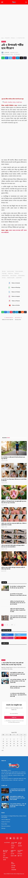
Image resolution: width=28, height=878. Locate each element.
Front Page (4, 273)
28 (17, 745)
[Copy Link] (25, 58)
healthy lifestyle (5, 275)
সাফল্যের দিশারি (13, 869)
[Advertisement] (14, 21)
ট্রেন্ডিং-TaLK (20, 855)
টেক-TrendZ (20, 850)
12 (10, 741)
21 (17, 743)
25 (6, 745)
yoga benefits (19, 277)
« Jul (2, 750)
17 (3, 743)
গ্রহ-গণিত (12, 853)
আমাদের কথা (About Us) (5, 819)
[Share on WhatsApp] (3, 58)
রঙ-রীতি (12, 847)
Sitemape (3, 828)
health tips (17, 273)
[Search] (26, 2)
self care (4, 277)
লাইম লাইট (3, 660)
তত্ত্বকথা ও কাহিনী (13, 855)
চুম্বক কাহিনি (13, 865)
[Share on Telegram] (17, 58)
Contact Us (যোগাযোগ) (5, 821)
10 (3, 741)
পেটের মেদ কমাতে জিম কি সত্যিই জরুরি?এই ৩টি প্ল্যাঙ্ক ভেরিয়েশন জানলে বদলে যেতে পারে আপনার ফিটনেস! (18, 618)
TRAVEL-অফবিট (14, 842)
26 (10, 745)
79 (12, 624)
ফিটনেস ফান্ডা (3, 41)
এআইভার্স (19, 851)
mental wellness (21, 275)
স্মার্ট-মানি (4, 859)
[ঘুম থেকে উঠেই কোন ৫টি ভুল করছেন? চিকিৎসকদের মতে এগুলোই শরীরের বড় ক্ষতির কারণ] (14, 470)
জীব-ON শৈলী (5, 850)
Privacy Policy (12, 722)
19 (10, 743)
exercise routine (10, 271)
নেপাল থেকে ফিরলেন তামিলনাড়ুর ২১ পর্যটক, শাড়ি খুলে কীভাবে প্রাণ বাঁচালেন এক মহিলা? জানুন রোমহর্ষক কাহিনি (18, 681)
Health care (10, 273)
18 (6, 743)
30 (24, 745)
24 (3, 745)
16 (24, 741)
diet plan (4, 271)
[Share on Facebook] (6, 58)
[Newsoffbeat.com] (14, 2)
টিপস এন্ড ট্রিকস (5, 857)
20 (14, 743)
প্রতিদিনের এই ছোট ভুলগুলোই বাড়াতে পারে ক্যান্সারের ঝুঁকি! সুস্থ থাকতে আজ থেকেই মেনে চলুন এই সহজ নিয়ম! (17, 603)
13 (14, 741)
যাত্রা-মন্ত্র (12, 845)
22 (21, 743)
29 (21, 745)
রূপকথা (4, 853)
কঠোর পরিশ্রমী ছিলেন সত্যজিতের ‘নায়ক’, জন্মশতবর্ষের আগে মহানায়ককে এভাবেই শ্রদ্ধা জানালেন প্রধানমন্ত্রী (17, 674)
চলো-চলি (12, 843)
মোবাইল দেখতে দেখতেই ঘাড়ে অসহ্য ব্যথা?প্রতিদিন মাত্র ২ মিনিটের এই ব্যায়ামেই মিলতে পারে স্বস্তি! (17, 610)
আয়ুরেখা (12, 851)
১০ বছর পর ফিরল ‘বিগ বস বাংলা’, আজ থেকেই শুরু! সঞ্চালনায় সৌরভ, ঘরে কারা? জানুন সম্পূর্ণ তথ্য (17, 791)
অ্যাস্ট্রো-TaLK (13, 850)
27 (14, 745)
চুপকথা (4, 855)
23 (24, 743)
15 (21, 741)
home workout (13, 275)
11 (6, 741)
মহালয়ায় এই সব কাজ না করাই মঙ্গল (7, 319)
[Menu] (2, 2)
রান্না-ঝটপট (20, 845)
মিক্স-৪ (12, 862)
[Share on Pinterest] (14, 58)
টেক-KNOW (20, 853)
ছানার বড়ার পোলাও (18, 319)
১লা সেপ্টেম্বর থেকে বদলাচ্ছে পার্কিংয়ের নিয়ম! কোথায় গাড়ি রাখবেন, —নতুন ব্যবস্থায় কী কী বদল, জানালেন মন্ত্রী (18, 695)
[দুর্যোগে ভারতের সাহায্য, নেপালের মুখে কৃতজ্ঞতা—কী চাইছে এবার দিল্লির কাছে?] (5, 688)
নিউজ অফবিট (7, 52)
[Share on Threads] (21, 58)
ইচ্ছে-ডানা (12, 863)
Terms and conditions (5, 826)
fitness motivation (19, 271)
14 (17, 741)
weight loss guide (10, 277)
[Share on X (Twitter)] (10, 58)
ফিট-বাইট (19, 843)
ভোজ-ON (19, 842)
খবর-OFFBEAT (7, 842)
